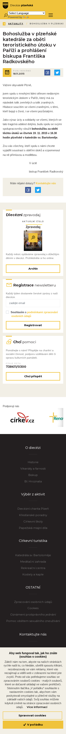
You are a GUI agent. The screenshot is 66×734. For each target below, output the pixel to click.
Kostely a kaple (33, 574)
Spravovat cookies (32, 715)
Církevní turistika (33, 541)
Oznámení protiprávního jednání (33, 614)
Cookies (32, 608)
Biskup (33, 475)
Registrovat (33, 325)
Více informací (37, 707)
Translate (35, 17)
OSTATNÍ (33, 587)
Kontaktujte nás (45, 183)
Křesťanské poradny (33, 515)
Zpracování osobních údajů (33, 602)
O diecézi (33, 448)
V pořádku (34, 724)
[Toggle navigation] (51, 15)
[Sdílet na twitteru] (57, 72)
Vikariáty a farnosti (33, 468)
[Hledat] (5, 15)
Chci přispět (33, 376)
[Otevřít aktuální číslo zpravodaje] (33, 237)
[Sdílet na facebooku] (47, 72)
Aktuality (15, 24)
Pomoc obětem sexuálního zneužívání (33, 621)
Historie (33, 462)
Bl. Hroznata (33, 481)
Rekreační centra (33, 568)
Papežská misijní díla (33, 528)
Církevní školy (33, 521)
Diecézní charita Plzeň (33, 508)
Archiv (33, 268)
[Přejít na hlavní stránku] (18, 5)
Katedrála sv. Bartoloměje (33, 555)
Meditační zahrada (33, 561)
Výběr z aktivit (33, 494)
